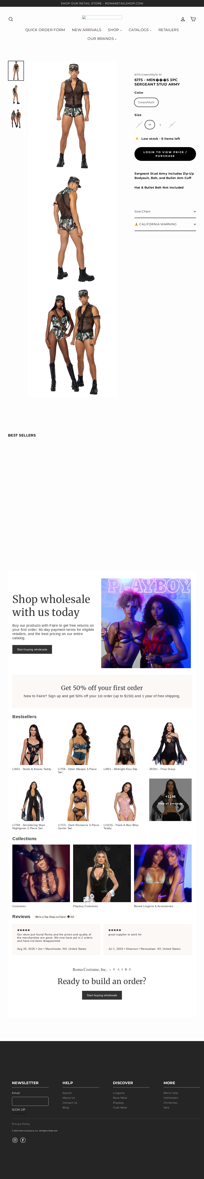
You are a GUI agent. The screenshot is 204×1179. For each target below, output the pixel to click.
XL (172, 124)
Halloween (171, 1097)
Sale (167, 1107)
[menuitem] (45, 29)
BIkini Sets (171, 1092)
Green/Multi (146, 102)
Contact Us (70, 1102)
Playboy (118, 1102)
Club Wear (120, 1107)
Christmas (170, 1102)
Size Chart (142, 211)
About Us (69, 1097)
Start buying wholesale (32, 649)
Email (16, 1092)
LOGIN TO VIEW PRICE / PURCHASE (165, 153)
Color (138, 92)
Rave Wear (120, 1097)
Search (67, 1092)
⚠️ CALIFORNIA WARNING (155, 224)
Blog (66, 1107)
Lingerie (119, 1092)
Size (137, 115)
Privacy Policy (21, 1123)
